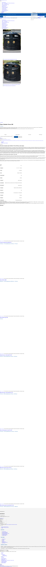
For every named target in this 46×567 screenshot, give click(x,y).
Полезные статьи (42, 16)
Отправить (32, 19)
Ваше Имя (32, 13)
